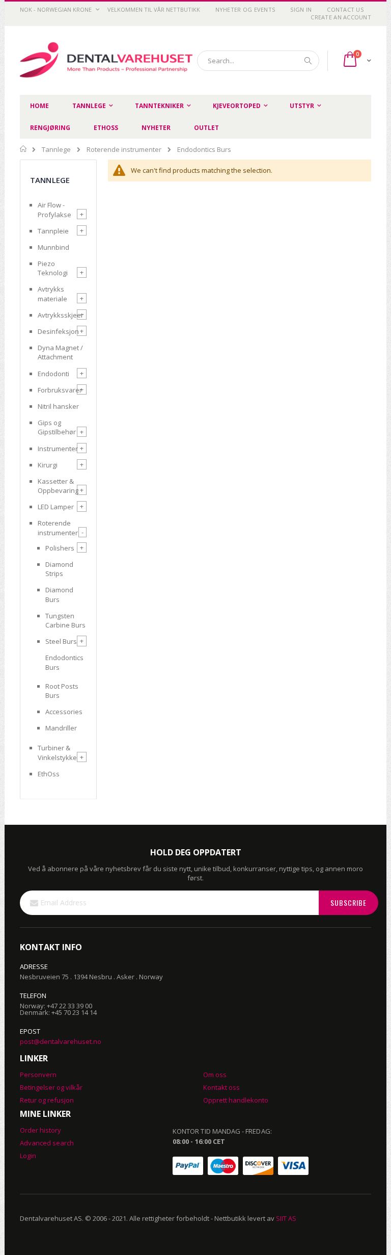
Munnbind (53, 247)
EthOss (49, 773)
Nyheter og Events (245, 9)
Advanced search (47, 1142)
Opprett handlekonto (235, 1100)
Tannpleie (53, 231)
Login (28, 1155)
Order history (40, 1130)
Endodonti (53, 373)
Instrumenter (58, 448)
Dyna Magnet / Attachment (60, 352)
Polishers (59, 548)
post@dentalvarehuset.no (60, 1041)
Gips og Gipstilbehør (57, 427)
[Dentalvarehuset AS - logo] (108, 60)
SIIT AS (286, 1218)
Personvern (38, 1074)
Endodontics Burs (64, 662)
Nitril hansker (58, 406)
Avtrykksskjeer (60, 315)
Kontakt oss (221, 1087)
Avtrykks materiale (52, 293)
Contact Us (345, 9)
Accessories (63, 711)
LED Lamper (56, 506)
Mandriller (61, 728)
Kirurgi (48, 464)
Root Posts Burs (61, 691)
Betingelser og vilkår (51, 1087)
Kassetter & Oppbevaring (58, 486)
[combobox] (258, 60)
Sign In (301, 9)
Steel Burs (61, 641)
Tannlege (56, 149)
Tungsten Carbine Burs (65, 620)
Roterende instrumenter (124, 149)
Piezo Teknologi (53, 268)
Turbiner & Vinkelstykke (57, 752)
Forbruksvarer (60, 390)
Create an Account (341, 17)
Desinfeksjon (58, 331)
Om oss (215, 1074)
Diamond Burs (59, 594)
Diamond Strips (59, 569)
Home (23, 148)
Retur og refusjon (47, 1100)
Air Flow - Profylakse (54, 209)
